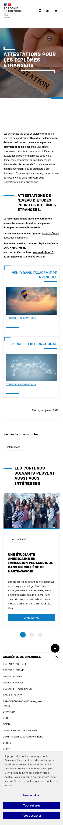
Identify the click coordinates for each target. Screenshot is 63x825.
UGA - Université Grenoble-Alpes (20, 730)
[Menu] (55, 11)
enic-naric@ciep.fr (43, 252)
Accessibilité (47, 11)
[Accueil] (13, 10)
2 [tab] (31, 635)
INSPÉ (6, 749)
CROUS (7, 742)
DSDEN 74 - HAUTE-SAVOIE (17, 688)
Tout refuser (31, 805)
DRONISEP (9, 711)
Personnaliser (32, 795)
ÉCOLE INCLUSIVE (13, 695)
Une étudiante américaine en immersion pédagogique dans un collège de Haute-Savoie (30, 562)
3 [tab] (40, 635)
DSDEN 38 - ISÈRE (12, 676)
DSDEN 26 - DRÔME (13, 670)
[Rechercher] (40, 11)
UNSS (6, 718)
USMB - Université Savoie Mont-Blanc (23, 736)
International (14, 447)
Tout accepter (31, 815)
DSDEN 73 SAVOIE (13, 682)
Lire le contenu (31, 617)
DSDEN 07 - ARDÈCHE (15, 663)
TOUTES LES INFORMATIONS (21, 318)
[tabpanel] (31, 559)
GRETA (6, 724)
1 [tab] (23, 635)
